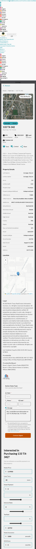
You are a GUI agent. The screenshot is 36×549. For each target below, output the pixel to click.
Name (9, 393)
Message (9, 408)
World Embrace (4, 41)
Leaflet (8, 294)
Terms (12, 431)
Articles (2, 51)
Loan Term (7, 476)
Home (4, 91)
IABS (1, 47)
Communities (3, 42)
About (1, 49)
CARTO (31, 294)
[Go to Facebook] (0, 2)
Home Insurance (9, 532)
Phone (9, 400)
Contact (2, 52)
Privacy (17, 431)
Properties (3, 37)
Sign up (2, 31)
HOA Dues (7, 541)
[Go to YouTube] (0, 4)
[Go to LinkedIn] (0, 5)
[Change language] (1, 7)
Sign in (5, 31)
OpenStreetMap (16, 294)
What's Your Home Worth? (7, 39)
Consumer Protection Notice (7, 46)
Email (22, 400)
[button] (18, 274)
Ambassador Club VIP (5, 44)
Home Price (7, 468)
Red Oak (11, 91)
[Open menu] (0, 80)
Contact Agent (18, 435)
